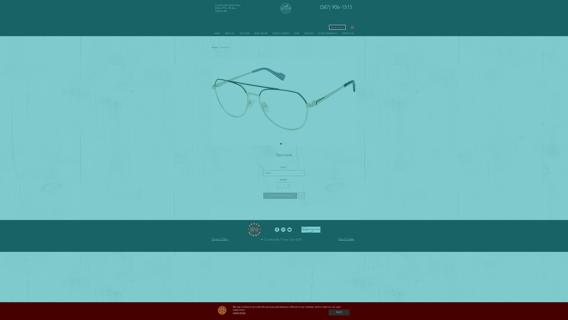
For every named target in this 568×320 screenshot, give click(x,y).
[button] (339, 312)
